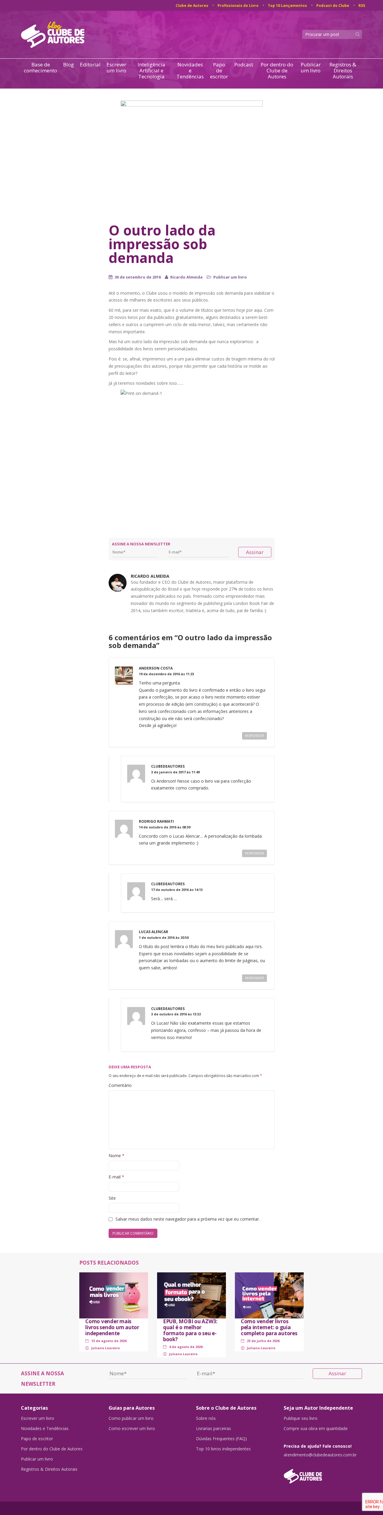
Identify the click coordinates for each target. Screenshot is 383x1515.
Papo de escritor (219, 71)
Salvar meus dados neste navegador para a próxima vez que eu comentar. (187, 1219)
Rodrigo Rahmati (156, 821)
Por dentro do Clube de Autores (277, 71)
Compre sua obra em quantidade (316, 1428)
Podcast (243, 65)
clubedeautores (168, 766)
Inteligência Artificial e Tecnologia (151, 71)
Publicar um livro (311, 68)
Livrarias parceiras (213, 1428)
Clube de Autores (192, 5)
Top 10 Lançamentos (287, 5)
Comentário (120, 1085)
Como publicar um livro (131, 1418)
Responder (254, 736)
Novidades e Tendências (190, 71)
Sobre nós (206, 1418)
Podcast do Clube (332, 5)
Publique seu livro (300, 1418)
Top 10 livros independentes (223, 1449)
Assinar (255, 552)
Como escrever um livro (132, 1428)
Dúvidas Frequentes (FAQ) (221, 1439)
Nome (116, 1155)
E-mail (116, 1177)
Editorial (90, 65)
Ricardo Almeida (186, 277)
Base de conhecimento (40, 68)
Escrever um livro (116, 68)
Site (112, 1198)
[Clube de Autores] (323, 1473)
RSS (361, 5)
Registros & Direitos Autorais (342, 71)
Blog (68, 65)
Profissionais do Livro (238, 5)
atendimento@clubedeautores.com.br (320, 1455)
